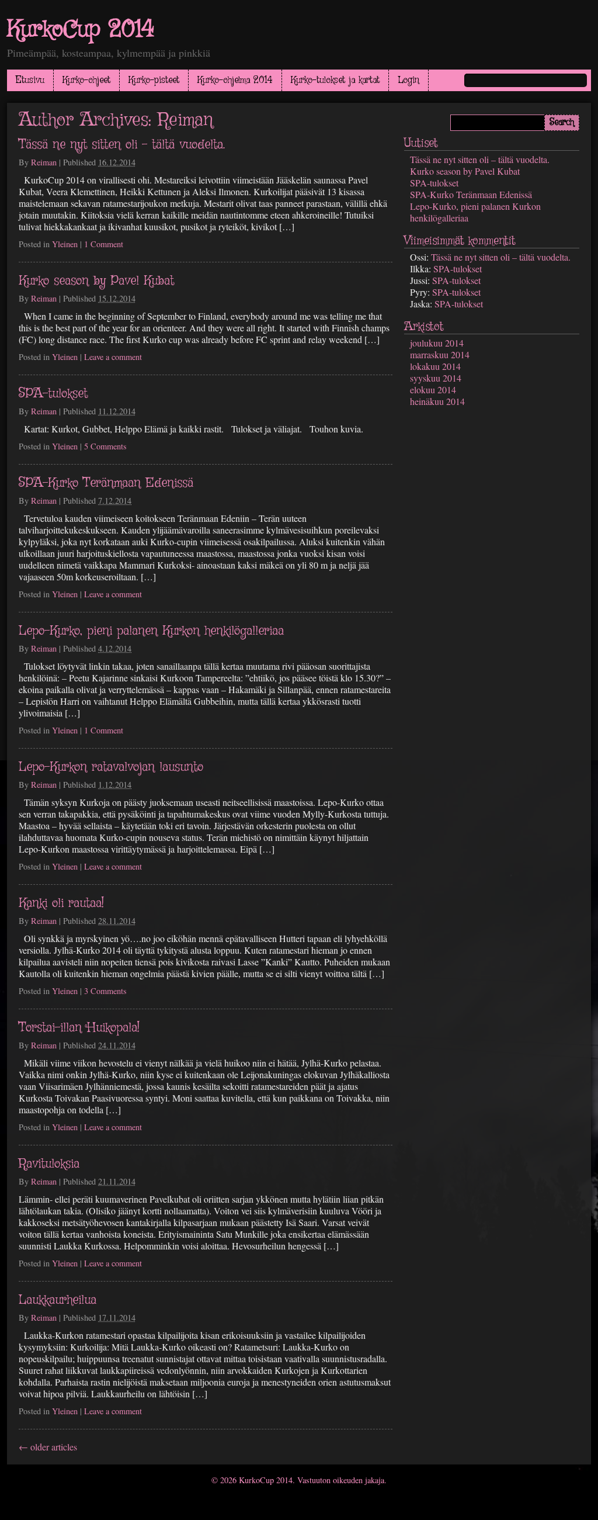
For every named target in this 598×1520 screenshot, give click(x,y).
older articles (48, 1447)
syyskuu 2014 (435, 378)
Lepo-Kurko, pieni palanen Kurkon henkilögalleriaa (151, 631)
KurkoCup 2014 (81, 30)
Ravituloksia (49, 1164)
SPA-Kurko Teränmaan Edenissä (106, 483)
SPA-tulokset (53, 394)
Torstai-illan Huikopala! (79, 1028)
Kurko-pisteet (153, 80)
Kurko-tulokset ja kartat (335, 80)
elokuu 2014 (433, 389)
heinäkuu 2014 (437, 401)
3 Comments (105, 990)
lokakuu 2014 (435, 366)
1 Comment (103, 244)
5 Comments (105, 446)
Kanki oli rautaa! (61, 903)
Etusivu (30, 80)
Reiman (185, 120)
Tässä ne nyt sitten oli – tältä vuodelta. (122, 145)
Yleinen (65, 244)
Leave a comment (113, 356)
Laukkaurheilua (57, 1300)
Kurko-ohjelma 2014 (235, 80)
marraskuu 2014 (440, 354)
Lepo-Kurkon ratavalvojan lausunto (111, 767)
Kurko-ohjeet (86, 80)
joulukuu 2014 (437, 343)
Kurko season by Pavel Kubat (96, 281)
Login (408, 80)
